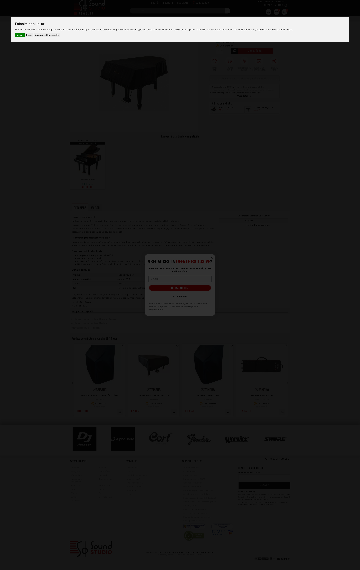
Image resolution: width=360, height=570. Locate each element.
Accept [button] (19, 35)
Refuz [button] (29, 35)
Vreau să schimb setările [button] (47, 35)
